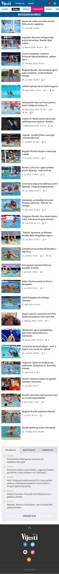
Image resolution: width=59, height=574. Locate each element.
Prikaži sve (29, 515)
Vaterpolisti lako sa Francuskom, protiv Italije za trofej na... (39, 104)
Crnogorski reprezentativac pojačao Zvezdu (36, 266)
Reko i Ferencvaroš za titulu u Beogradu (37, 283)
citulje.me (20, 3)
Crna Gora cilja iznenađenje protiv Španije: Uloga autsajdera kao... (40, 185)
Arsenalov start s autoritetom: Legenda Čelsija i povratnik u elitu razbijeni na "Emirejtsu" (30, 471)
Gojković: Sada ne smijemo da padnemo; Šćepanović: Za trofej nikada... (39, 365)
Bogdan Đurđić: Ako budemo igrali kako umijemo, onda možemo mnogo (39, 72)
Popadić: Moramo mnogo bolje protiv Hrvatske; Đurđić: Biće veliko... (38, 40)
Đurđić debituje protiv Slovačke (38, 427)
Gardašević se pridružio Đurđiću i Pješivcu (39, 250)
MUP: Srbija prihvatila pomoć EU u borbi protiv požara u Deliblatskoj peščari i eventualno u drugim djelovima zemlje (29, 483)
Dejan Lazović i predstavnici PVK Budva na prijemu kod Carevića (39, 315)
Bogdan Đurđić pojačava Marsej (38, 411)
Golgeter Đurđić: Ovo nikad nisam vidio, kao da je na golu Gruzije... (39, 218)
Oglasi (30, 3)
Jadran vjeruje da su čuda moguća (40, 86)
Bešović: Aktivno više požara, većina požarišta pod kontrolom (30, 506)
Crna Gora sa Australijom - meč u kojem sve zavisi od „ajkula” (39, 348)
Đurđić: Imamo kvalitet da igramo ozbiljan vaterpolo (39, 380)
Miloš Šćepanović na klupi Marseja (35, 299)
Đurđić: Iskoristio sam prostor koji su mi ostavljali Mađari (39, 396)
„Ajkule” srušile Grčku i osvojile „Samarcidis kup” (38, 136)
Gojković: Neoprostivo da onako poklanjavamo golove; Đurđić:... (39, 120)
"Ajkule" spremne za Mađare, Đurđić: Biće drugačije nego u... (38, 234)
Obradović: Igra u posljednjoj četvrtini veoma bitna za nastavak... (37, 332)
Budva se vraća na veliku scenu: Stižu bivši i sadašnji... (38, 23)
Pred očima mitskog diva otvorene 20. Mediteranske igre (25, 460)
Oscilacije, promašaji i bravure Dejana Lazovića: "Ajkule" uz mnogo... (37, 203)
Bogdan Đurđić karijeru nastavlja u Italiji (39, 153)
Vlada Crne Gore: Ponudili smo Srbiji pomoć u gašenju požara (29, 495)
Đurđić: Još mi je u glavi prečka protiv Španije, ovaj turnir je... (38, 169)
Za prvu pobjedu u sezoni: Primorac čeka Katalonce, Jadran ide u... (39, 56)
